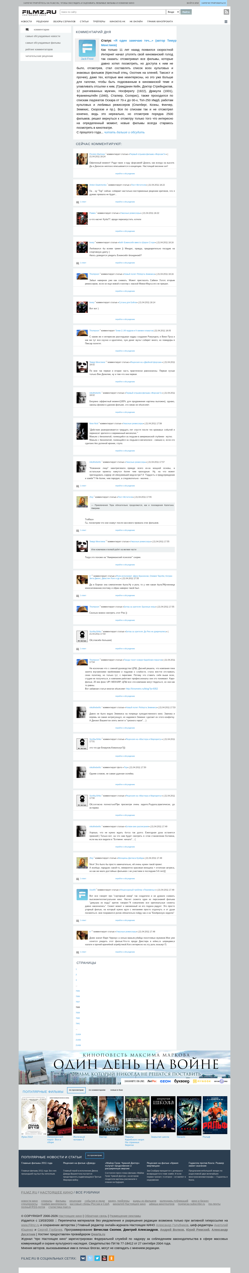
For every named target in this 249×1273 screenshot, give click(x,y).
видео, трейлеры (119, 1200)
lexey (91, 242)
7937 (78, 1002)
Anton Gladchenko (98, 185)
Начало (181, 1136)
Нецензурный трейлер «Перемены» (137, 890)
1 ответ (83, 202)
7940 (78, 1018)
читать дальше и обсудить (124, 132)
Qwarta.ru (98, 1234)
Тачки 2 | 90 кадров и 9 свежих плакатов (134, 330)
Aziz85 (92, 890)
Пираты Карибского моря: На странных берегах (135, 1140)
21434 (78, 1034)
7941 (78, 1024)
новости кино (29, 1200)
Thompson (94, 274)
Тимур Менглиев (97, 362)
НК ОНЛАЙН (136, 21)
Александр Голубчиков (172, 1225)
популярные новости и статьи (51, 1157)
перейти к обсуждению (125, 174)
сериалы (46, 1200)
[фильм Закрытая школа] (163, 1115)
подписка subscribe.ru (191, 1204)
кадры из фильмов (144, 1200)
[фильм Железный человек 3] (85, 1115)
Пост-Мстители (138, 185)
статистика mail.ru (59, 1207)
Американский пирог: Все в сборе (55, 1139)
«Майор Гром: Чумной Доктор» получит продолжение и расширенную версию (122, 1166)
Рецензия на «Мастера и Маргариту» (144, 739)
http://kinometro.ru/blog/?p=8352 (142, 688)
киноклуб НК (117, 21)
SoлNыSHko (95, 631)
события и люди (95, 1200)
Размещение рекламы (125, 1216)
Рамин (92, 213)
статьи (84, 21)
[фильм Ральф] (215, 1115)
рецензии (42, 21)
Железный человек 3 (79, 1138)
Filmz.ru (29, 1192)
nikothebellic (95, 393)
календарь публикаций (174, 1200)
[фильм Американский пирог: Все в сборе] (59, 1115)
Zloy (91, 497)
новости (26, 21)
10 (92, 575)
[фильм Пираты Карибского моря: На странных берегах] (137, 1115)
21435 (78, 1040)
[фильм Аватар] (111, 1115)
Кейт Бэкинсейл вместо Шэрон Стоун (137, 242)
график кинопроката (160, 21)
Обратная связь (96, 1216)
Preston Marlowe (97, 154)
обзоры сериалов (64, 21)
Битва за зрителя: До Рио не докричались (146, 631)
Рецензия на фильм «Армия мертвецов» (162, 1164)
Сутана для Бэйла (128, 302)
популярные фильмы (43, 1091)
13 (106, 361)
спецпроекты (29, 1204)
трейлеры (99, 21)
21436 (78, 1045)
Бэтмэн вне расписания (137, 826)
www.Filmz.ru (30, 1225)
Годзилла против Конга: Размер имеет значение (206, 1164)
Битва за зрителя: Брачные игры (139, 606)
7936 (78, 996)
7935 (78, 991)
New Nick (93, 423)
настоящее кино (56, 1192)
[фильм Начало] (189, 1115)
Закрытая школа (160, 1136)
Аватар (103, 1136)
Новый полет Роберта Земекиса (139, 274)
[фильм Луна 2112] (33, 1115)
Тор (125, 767)
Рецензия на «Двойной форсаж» (146, 362)
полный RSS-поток (33, 1207)
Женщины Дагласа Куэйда (130, 858)
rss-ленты (214, 1204)
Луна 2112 (27, 1136)
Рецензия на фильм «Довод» (79, 1163)
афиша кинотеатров (161, 1204)
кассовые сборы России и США (89, 1204)
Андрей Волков (172, 1229)
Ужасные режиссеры (130, 213)
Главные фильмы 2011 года (36, 1163)
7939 (78, 1013)
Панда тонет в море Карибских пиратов (143, 660)
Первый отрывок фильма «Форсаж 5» (148, 154)
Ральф (206, 1136)
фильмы (61, 1200)
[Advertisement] (203, 77)
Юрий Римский (197, 1229)
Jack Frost (87, 58)
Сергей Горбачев (50, 1229)
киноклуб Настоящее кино (129, 1204)
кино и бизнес (200, 1200)
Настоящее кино (70, 1216)
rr (90, 576)
